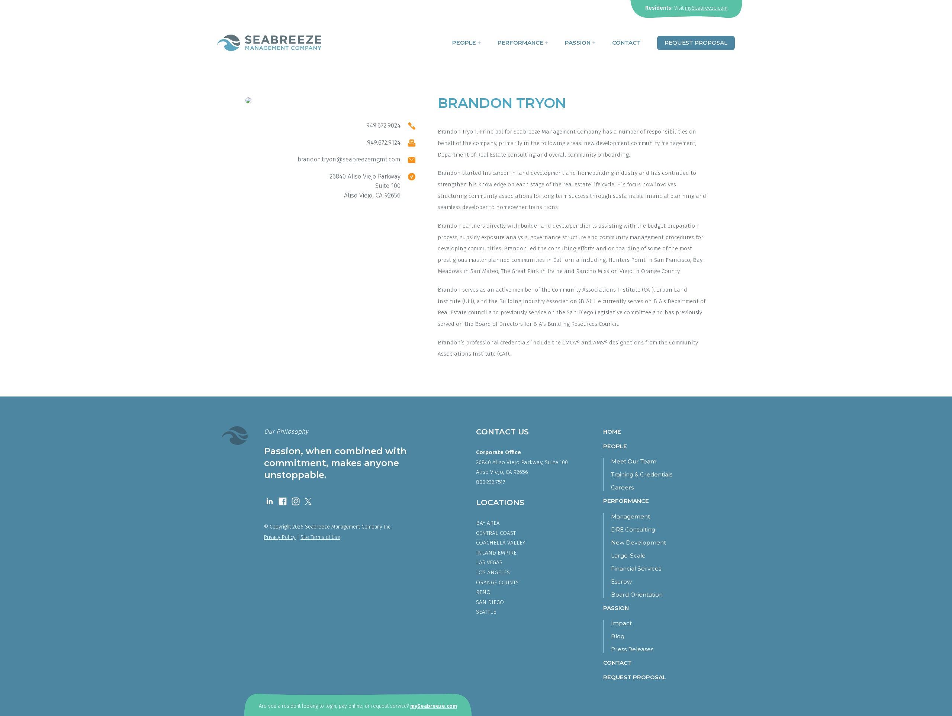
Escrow (621, 581)
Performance (523, 42)
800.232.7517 (490, 482)
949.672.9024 (383, 125)
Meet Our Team (633, 461)
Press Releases (632, 649)
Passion (580, 42)
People (466, 42)
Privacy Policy (280, 537)
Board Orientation (637, 594)
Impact (621, 623)
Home (612, 431)
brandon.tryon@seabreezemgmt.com (349, 159)
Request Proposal (696, 42)
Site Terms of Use (320, 537)
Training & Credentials (641, 474)
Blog (617, 636)
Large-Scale (628, 555)
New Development (638, 542)
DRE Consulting (633, 529)
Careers (622, 487)
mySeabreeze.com (706, 8)
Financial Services (636, 568)
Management (630, 516)
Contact (626, 42)
